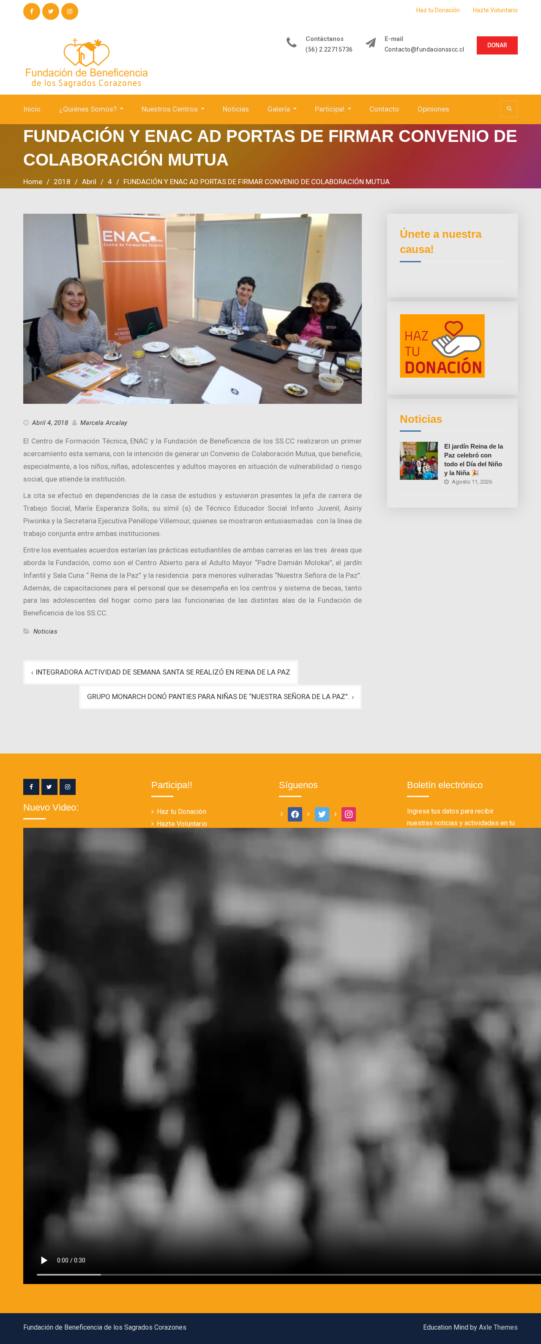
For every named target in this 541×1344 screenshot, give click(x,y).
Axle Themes (498, 1327)
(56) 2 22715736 (329, 49)
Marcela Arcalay (103, 423)
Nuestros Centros (170, 109)
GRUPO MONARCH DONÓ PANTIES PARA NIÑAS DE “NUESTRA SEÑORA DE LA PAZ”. (218, 696)
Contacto (384, 109)
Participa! (329, 109)
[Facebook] (31, 787)
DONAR (497, 45)
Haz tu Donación (438, 10)
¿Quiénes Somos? (88, 109)
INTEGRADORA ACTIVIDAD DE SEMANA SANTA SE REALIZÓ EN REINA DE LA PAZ (163, 672)
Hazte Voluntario (495, 10)
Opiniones (433, 109)
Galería (279, 109)
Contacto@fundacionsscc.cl (424, 49)
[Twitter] (49, 787)
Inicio (32, 109)
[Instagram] (68, 787)
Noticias (236, 109)
